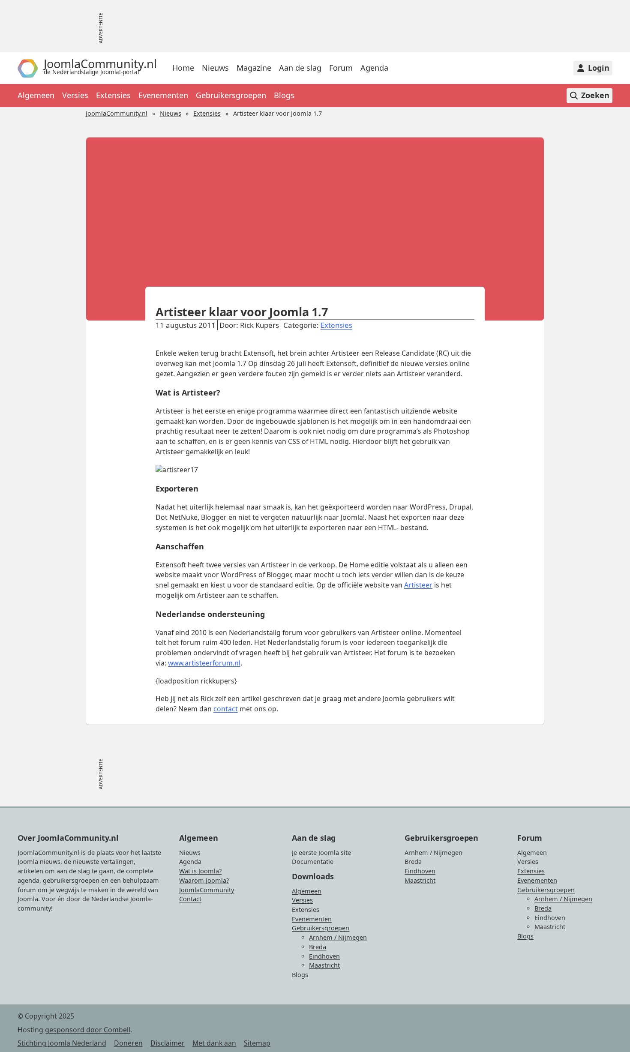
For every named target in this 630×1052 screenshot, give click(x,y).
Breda (317, 947)
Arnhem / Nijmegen (338, 937)
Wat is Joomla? (200, 871)
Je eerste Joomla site (321, 852)
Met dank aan (214, 1043)
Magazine (254, 68)
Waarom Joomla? (204, 880)
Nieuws (215, 68)
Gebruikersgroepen (231, 95)
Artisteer (418, 585)
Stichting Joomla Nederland (62, 1043)
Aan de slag (300, 68)
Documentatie (312, 861)
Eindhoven (324, 956)
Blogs (284, 95)
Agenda (374, 68)
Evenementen (163, 95)
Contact (190, 899)
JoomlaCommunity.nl (116, 113)
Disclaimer (167, 1043)
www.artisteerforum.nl (204, 663)
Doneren (128, 1043)
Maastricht (324, 965)
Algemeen (36, 95)
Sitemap (257, 1043)
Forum (341, 68)
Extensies (113, 95)
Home (183, 68)
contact (225, 708)
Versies (75, 95)
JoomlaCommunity (206, 890)
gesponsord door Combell (87, 1029)
